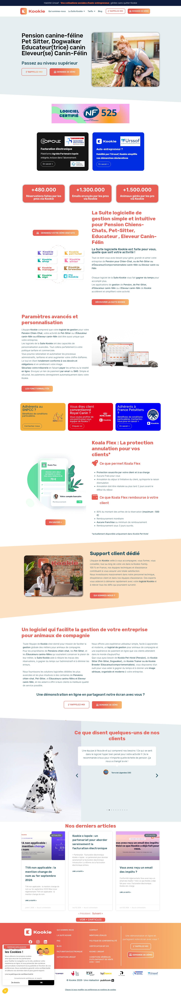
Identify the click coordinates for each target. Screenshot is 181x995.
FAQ (58, 941)
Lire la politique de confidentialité (19, 974)
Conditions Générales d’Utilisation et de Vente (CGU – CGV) (101, 959)
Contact (93, 930)
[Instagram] (38, 942)
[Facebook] (30, 942)
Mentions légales (98, 935)
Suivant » (97, 913)
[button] (76, 775)
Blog (59, 946)
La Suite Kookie (64, 935)
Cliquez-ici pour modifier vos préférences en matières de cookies (90, 990)
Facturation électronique (69, 951)
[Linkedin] (45, 942)
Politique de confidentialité (103, 941)
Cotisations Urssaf (66, 957)
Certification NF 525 (99, 946)
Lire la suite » (31, 900)
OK (41, 983)
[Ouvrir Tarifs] (95, 11)
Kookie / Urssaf (96, 951)
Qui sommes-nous (65, 930)
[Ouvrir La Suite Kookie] (84, 11)
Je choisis (15, 983)
